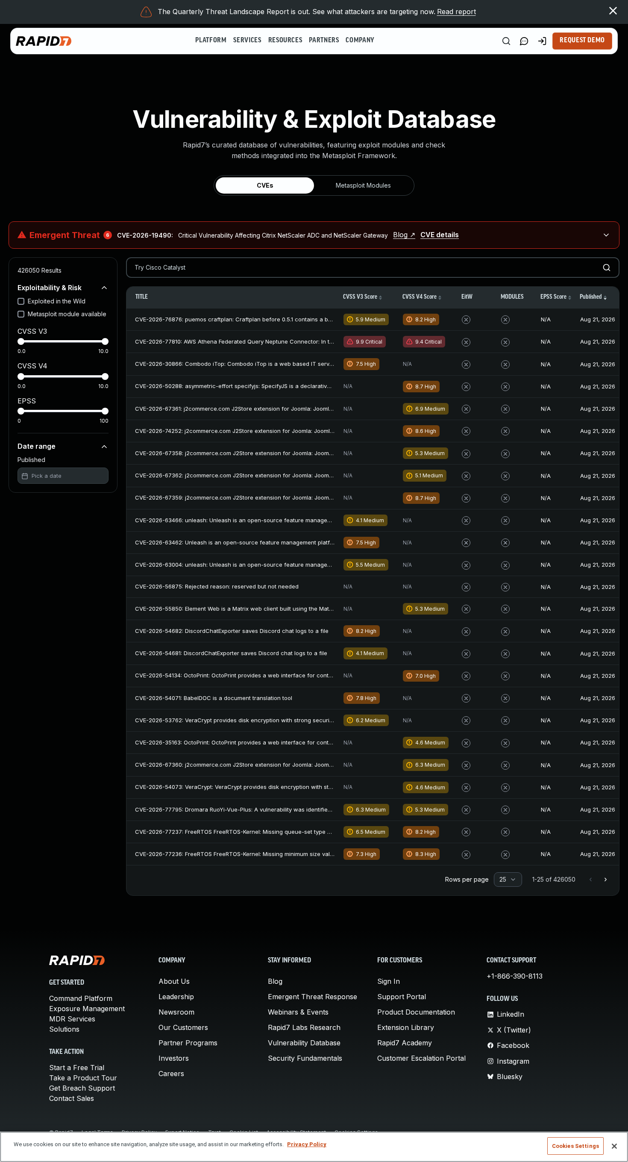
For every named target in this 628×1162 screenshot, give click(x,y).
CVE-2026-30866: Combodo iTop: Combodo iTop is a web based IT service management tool (260, 363)
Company (360, 40)
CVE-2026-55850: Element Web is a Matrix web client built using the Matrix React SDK (250, 608)
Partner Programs (187, 1042)
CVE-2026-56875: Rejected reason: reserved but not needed (217, 586)
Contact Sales (71, 1098)
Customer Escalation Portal (421, 1058)
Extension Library (405, 1027)
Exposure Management (87, 1008)
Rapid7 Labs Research (304, 1027)
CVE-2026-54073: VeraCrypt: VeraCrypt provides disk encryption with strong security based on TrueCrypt (277, 786)
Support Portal (401, 996)
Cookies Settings (575, 1146)
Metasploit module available (67, 314)
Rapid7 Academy (404, 1042)
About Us (174, 981)
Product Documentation (416, 1012)
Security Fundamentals (305, 1058)
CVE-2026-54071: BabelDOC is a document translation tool (213, 697)
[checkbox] (21, 301)
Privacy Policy (306, 1144)
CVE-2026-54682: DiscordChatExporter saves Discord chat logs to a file (232, 630)
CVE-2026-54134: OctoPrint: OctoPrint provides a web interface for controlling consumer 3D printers (270, 675)
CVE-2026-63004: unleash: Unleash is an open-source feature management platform (249, 564)
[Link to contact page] (524, 41)
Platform (210, 40)
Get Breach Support (82, 1088)
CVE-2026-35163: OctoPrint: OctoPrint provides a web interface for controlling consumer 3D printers (270, 742)
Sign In (388, 981)
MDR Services (72, 1019)
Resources (285, 40)
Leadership (176, 996)
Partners (324, 40)
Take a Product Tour (83, 1078)
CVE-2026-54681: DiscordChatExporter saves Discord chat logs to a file (231, 653)
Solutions (64, 1029)
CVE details (439, 234)
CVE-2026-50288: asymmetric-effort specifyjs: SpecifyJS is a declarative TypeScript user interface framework (283, 385)
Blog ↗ (404, 234)
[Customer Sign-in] (542, 41)
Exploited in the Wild (56, 301)
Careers (171, 1073)
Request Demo (582, 40)
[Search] (506, 41)
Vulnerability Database (304, 1042)
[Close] (614, 1146)
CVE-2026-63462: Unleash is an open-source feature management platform (237, 542)
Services (247, 40)
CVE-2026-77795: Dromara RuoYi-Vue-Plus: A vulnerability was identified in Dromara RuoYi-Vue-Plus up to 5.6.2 (285, 809)
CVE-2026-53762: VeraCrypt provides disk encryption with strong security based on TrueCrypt (262, 720)
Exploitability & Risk (50, 287)
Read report (456, 11)
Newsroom (176, 1012)
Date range (37, 446)
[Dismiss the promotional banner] (613, 10)
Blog (275, 981)
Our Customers (183, 1027)
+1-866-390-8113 (515, 976)
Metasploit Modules (363, 185)
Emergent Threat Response (312, 996)
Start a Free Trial (76, 1067)
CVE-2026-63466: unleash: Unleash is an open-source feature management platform (249, 520)
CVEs (265, 185)
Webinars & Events (298, 1012)
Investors (173, 1058)
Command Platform (80, 998)
